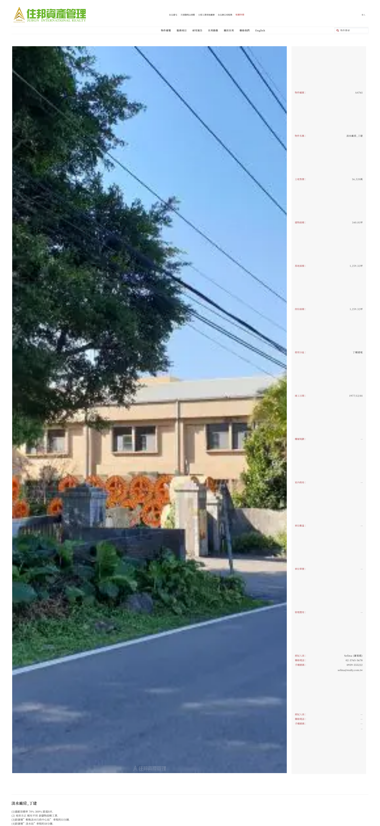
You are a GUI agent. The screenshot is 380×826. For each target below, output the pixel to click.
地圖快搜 (239, 14)
